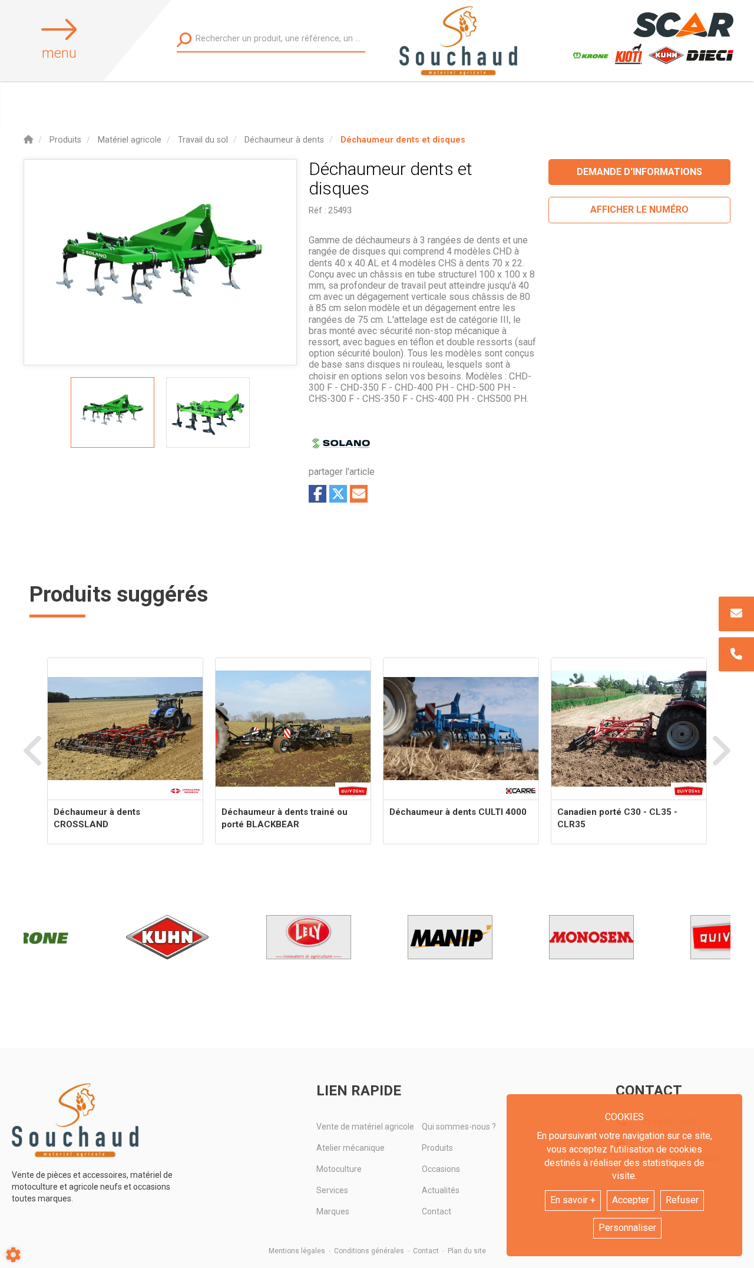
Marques (332, 1211)
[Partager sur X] (338, 494)
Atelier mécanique (350, 1148)
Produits (437, 1148)
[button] (402, 140)
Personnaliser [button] (627, 1227)
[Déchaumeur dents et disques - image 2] (208, 412)
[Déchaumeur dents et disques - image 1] (112, 412)
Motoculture (339, 1169)
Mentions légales (297, 1251)
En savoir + (573, 1200)
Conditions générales (369, 1251)
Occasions (441, 1169)
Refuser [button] (682, 1200)
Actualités (440, 1190)
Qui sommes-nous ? (459, 1126)
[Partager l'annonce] (359, 494)
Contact (436, 1211)
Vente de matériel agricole (365, 1126)
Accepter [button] (630, 1200)
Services (332, 1190)
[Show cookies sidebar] (13, 1254)
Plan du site (467, 1251)
